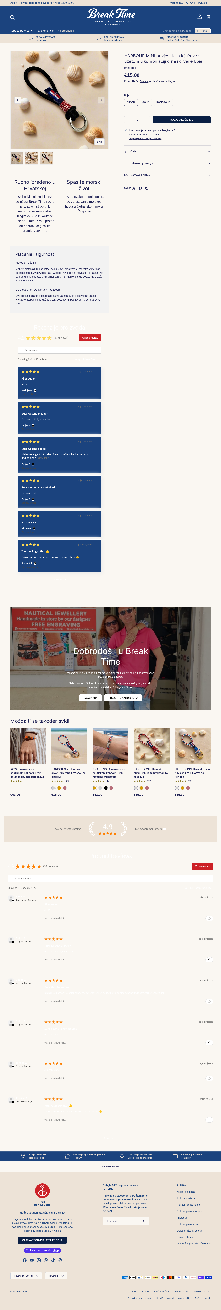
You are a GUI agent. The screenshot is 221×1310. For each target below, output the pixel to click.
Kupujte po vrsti (20, 30)
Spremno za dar (181, 1291)
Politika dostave (186, 1198)
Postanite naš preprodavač (139, 1298)
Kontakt (207, 1298)
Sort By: (76, 359)
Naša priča (90, 698)
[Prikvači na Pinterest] (147, 188)
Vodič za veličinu (161, 1291)
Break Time (130, 67)
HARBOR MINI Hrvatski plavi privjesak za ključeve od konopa (192, 773)
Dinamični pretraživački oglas (194, 1243)
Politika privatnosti (187, 1224)
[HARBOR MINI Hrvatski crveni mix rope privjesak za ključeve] (69, 746)
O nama (132, 1291)
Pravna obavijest (186, 1237)
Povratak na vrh (110, 1166)
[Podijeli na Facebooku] (140, 188)
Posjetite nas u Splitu (123, 698)
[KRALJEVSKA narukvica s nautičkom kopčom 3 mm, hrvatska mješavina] (110, 746)
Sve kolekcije (45, 30)
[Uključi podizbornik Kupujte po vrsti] (32, 31)
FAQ (197, 1298)
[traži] (12, 17)
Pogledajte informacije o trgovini (145, 138)
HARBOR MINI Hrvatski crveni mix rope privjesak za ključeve (68, 773)
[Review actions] (96, 371)
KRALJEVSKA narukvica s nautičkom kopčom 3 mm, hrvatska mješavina (109, 773)
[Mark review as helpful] (209, 918)
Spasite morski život (202, 1291)
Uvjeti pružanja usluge (190, 1230)
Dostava (144, 81)
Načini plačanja (186, 1191)
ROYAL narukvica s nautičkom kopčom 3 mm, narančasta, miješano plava (27, 773)
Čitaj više (84, 211)
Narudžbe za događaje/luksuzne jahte (173, 1298)
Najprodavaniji (66, 30)
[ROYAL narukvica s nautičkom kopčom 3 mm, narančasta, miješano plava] (28, 746)
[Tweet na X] (134, 188)
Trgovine (145, 1291)
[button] (208, 16)
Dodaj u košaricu (181, 119)
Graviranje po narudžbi (177, 30)
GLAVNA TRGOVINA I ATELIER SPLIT (42, 1240)
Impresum (182, 1217)
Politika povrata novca (189, 1211)
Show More (43, 458)
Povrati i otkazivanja (188, 1204)
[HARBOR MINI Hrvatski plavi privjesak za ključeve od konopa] (193, 746)
